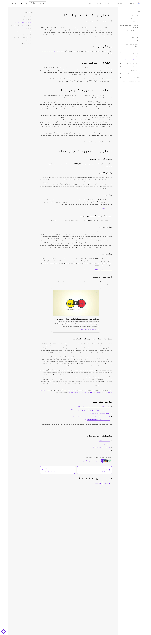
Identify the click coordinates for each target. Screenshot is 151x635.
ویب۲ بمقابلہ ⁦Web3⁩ (132, 30)
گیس (137, 49)
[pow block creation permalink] (113, 172)
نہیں (96, 483)
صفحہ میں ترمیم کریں (92, 21)
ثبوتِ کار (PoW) (106, 208)
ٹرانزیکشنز (134, 37)
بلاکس (137, 40)
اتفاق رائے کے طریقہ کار (131, 59)
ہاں (106, 483)
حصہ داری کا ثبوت (132, 63)
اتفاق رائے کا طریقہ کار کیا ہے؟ (21, 22)
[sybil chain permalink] (113, 338)
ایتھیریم (108, 78)
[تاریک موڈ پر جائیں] (26, 3)
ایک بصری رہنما (26, 34)
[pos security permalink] (113, 254)
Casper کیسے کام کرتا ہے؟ (100, 413)
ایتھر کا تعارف (133, 21)
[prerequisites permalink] (113, 46)
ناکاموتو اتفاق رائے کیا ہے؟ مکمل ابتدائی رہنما (90, 410)
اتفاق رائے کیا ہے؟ (25, 19)
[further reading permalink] (113, 401)
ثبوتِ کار (134, 66)
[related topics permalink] (113, 435)
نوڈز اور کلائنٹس (133, 53)
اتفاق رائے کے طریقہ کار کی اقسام (21, 25)
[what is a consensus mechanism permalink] (113, 90)
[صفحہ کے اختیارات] (101, 20)
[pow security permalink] (113, 195)
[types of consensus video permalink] (113, 276)
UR (16, 3)
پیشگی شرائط (27, 16)
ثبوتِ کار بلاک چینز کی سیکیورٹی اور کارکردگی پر (91, 416)
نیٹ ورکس (135, 56)
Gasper (64, 390)
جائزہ (137, 11)
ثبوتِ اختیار (133, 70)
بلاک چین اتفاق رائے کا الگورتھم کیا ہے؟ (94, 406)
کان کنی (107, 444)
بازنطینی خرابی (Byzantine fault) (97, 420)
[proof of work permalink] (113, 158)
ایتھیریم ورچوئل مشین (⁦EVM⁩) (131, 45)
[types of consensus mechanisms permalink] (113, 151)
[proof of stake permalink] (113, 215)
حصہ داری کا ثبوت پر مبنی (23, 31)
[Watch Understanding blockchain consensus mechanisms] (76, 303)
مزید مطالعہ (27, 40)
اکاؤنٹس (136, 34)
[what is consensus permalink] (113, 62)
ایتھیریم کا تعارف (132, 18)
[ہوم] (139, 3)
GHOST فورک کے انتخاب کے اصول (81, 392)
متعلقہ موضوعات (26, 43)
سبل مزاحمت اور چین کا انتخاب (22, 37)
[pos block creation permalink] (113, 227)
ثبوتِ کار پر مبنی (26, 28)
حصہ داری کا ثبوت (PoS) (103, 269)
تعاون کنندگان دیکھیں (91, 461)
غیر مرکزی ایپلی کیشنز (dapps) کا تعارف (129, 26)
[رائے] (3, 631)
